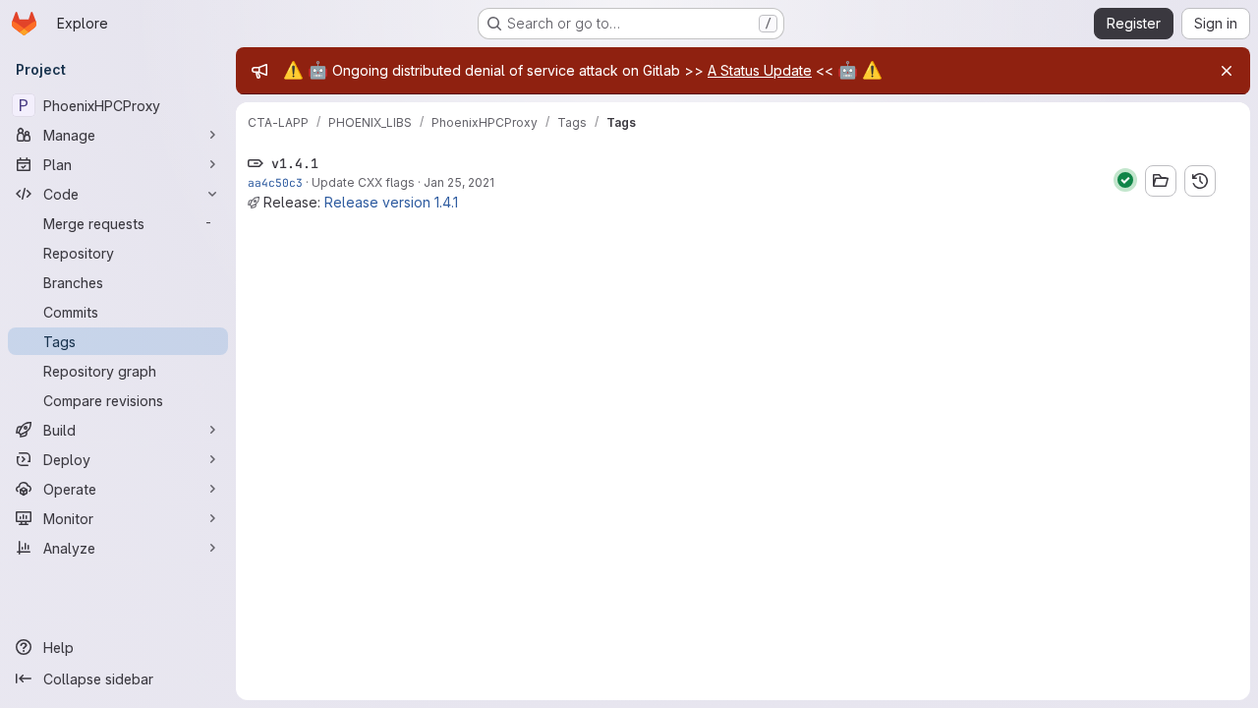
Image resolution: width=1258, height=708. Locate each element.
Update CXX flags (363, 182)
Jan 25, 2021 (459, 182)
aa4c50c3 (275, 182)
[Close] (1226, 71)
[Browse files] (1160, 181)
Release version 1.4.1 (391, 202)
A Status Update (760, 70)
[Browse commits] (1200, 181)
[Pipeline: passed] (1125, 180)
